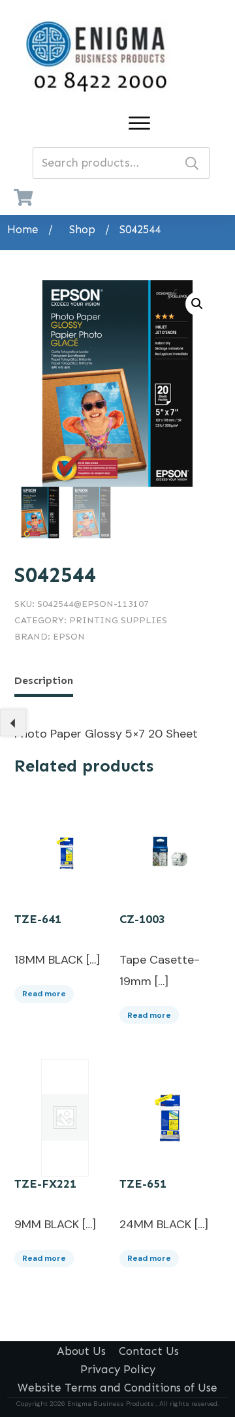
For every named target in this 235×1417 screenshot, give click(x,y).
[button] (197, 304)
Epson (69, 636)
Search (191, 163)
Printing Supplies (118, 620)
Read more (44, 993)
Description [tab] (43, 680)
